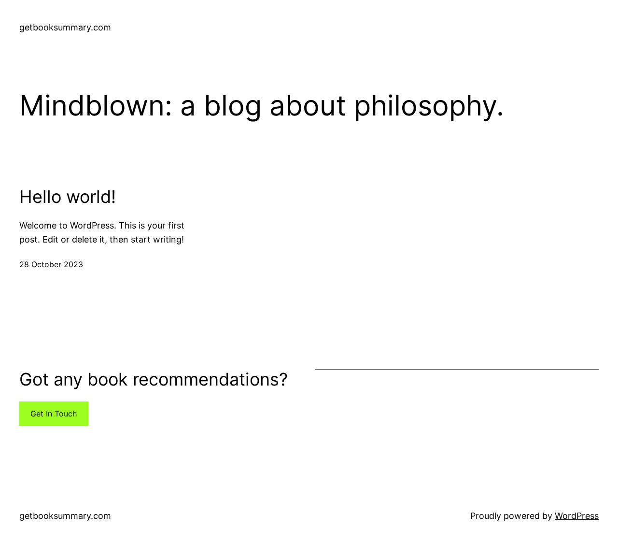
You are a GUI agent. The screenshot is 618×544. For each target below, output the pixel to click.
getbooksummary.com (65, 27)
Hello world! (67, 196)
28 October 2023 (51, 264)
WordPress (577, 516)
